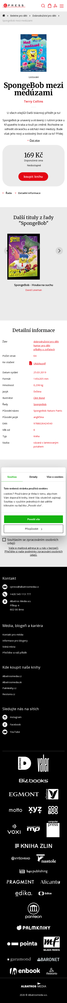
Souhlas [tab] (12, 476)
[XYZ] (35, 810)
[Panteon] (33, 910)
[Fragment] (20, 882)
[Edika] (23, 893)
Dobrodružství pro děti (44, 15)
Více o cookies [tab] (55, 476)
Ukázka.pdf (40, 363)
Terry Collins (33, 101)
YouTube (15, 731)
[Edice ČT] (45, 893)
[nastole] (46, 858)
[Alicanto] (50, 882)
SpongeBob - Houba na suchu (33, 285)
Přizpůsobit (31, 528)
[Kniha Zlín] (33, 846)
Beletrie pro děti (18, 15)
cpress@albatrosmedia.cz (24, 586)
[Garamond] (19, 959)
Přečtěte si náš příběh (14, 652)
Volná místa (8, 646)
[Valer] (43, 763)
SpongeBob (40, 404)
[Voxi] (14, 829)
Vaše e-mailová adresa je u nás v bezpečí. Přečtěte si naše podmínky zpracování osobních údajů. (34, 551)
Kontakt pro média (12, 634)
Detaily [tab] (33, 476)
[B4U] (33, 871)
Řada (9, 193)
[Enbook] (25, 971)
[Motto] (15, 810)
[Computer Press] (53, 829)
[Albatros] (52, 794)
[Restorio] (51, 971)
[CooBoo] (53, 810)
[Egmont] (24, 794)
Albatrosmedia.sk (12, 682)
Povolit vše (33, 519)
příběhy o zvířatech (44, 349)
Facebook (15, 724)
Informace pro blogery (15, 640)
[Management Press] (33, 829)
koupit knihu (33, 176)
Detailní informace (29, 193)
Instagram (15, 717)
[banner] (20, 6)
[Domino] (24, 763)
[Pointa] (22, 943)
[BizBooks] (33, 780)
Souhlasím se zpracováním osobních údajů (32, 541)
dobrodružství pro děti (46, 341)
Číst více (35, 140)
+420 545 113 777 (20, 594)
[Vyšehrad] (20, 858)
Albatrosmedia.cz (12, 676)
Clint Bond (39, 397)
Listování (34, 77)
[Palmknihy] (33, 927)
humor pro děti (42, 345)
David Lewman (33, 290)
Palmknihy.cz (9, 688)
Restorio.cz (8, 694)
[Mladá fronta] (51, 943)
